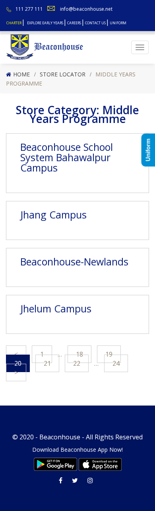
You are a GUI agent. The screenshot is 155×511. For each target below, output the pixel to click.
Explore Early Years (45, 22)
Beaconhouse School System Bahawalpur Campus (66, 157)
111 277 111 (29, 9)
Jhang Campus (53, 214)
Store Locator (62, 74)
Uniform (118, 22)
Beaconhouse (59, 437)
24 (116, 363)
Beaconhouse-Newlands (74, 261)
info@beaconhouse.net (86, 9)
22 (76, 363)
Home (21, 74)
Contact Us (95, 22)
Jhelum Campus (55, 308)
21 (47, 363)
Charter (13, 22)
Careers (74, 22)
